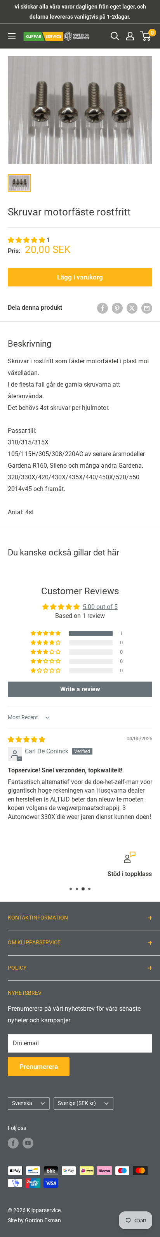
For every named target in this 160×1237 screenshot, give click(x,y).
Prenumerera (38, 1066)
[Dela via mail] (146, 308)
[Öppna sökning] (115, 36)
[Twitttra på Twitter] (132, 308)
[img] (26, 739)
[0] (146, 36)
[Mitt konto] (130, 36)
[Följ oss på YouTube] (28, 1143)
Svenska (22, 1103)
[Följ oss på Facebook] (13, 1143)
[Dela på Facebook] (102, 308)
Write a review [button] (80, 689)
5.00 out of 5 (100, 607)
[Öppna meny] (12, 36)
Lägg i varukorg (80, 277)
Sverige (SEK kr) (77, 1103)
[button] (27, 240)
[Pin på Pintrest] (117, 308)
